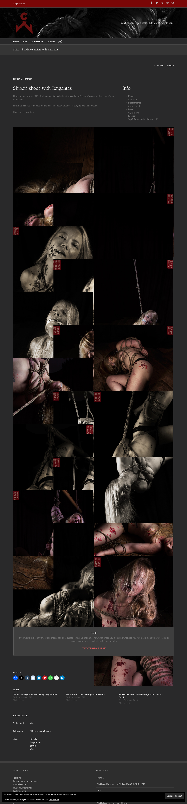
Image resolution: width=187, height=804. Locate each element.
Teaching (17, 777)
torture (33, 745)
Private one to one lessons (25, 781)
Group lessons (19, 784)
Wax (32, 723)
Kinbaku (33, 739)
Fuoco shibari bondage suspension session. (85, 694)
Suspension (35, 742)
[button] (60, 41)
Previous (160, 65)
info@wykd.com (19, 4)
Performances (19, 791)
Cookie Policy (54, 799)
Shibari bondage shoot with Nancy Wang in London (36, 694)
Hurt (99, 790)
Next (169, 65)
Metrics (100, 777)
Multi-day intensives (22, 787)
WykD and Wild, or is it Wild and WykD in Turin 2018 (121, 784)
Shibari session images (40, 731)
